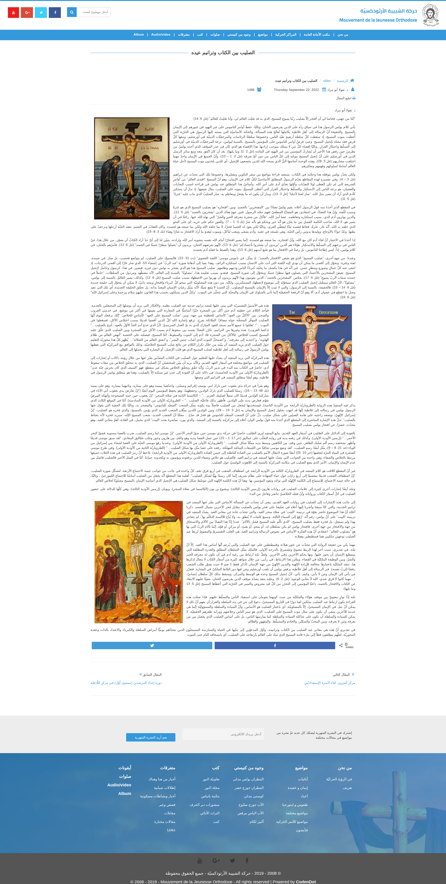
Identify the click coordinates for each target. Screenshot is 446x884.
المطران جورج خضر (249, 788)
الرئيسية (342, 81)
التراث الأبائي (210, 813)
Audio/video (161, 34)
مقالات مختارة (164, 822)
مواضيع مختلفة (297, 813)
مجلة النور (212, 788)
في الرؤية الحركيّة (339, 779)
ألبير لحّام (257, 822)
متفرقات (184, 34)
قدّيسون (302, 830)
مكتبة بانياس (210, 796)
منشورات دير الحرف (205, 805)
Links (171, 830)
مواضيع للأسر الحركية (292, 822)
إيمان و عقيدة (298, 788)
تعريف (347, 788)
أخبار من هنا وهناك (161, 779)
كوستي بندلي (254, 796)
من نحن (343, 34)
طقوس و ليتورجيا (295, 805)
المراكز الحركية (285, 34)
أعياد (304, 796)
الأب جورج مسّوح (251, 805)
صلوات (215, 34)
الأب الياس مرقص (250, 813)
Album (139, 34)
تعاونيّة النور (211, 779)
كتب (200, 34)
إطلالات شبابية (164, 788)
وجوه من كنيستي (239, 34)
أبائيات (303, 779)
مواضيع (263, 34)
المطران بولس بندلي (248, 779)
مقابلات (169, 813)
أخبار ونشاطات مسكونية (157, 796)
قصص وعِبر (167, 805)
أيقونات (124, 767)
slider (327, 81)
